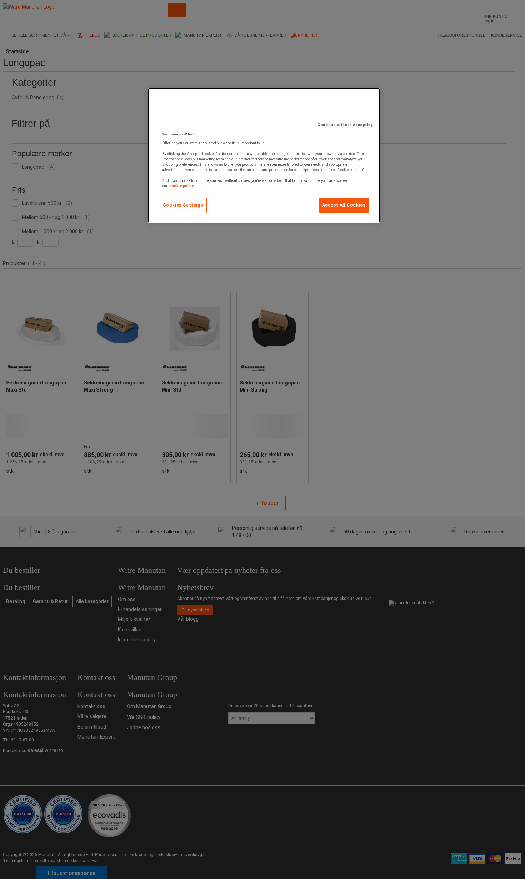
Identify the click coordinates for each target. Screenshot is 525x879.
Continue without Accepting (345, 125)
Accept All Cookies (344, 205)
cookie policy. (181, 186)
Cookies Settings (183, 205)
